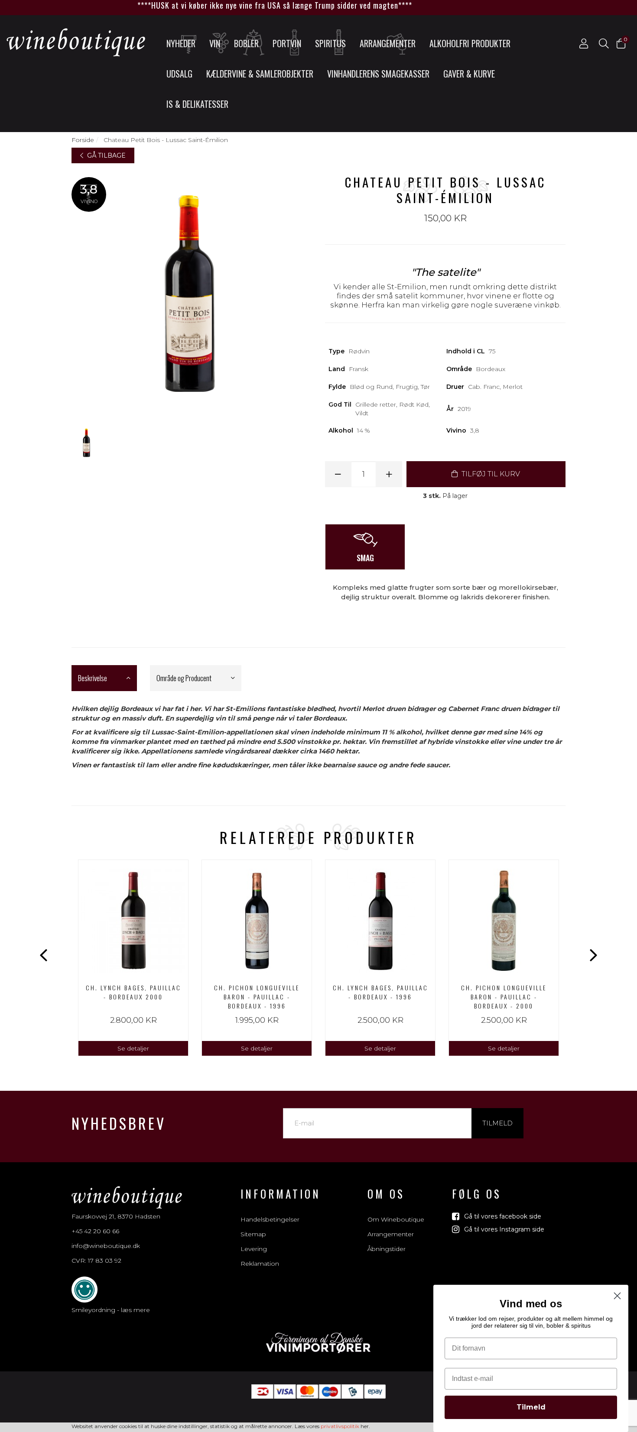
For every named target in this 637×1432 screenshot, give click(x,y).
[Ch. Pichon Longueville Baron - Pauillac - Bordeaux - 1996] (257, 918)
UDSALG (179, 73)
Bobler (246, 43)
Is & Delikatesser (197, 103)
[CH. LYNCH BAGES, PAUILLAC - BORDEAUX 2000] (133, 918)
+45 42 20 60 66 (95, 1231)
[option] (133, 958)
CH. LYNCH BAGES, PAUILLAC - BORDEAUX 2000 (133, 992)
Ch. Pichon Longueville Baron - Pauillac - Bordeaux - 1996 (256, 996)
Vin (214, 43)
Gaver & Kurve (469, 73)
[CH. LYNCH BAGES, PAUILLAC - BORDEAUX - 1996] (380, 918)
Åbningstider (386, 1249)
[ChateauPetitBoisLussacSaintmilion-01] (86, 442)
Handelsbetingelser (269, 1219)
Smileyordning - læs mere (111, 1310)
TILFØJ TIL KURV (490, 474)
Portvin (287, 43)
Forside (83, 140)
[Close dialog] (617, 1295)
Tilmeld (497, 1123)
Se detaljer (133, 1048)
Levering (253, 1249)
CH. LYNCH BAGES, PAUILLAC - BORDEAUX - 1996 (380, 992)
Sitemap (253, 1234)
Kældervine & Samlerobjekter (259, 73)
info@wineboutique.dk (106, 1246)
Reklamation (259, 1263)
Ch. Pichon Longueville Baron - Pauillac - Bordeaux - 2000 (503, 996)
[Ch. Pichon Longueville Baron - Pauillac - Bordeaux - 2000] (504, 918)
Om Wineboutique (395, 1219)
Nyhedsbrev (119, 1123)
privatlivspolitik (340, 1426)
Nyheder (180, 43)
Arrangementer (388, 43)
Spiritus (330, 43)
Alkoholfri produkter (469, 43)
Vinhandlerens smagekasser (378, 73)
